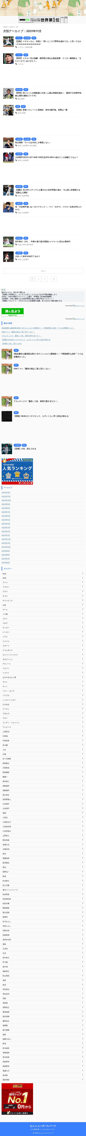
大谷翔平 (25, 145)
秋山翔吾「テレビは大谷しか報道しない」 (33, 142)
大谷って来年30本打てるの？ (27, 256)
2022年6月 (6, 516)
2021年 (11, 27)
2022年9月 (6, 504)
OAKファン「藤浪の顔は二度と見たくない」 (18, 332)
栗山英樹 (21, 99)
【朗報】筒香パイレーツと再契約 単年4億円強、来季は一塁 (41, 110)
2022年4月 (6, 524)
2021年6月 (6, 562)
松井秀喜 (25, 196)
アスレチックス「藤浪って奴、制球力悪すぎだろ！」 (22, 336)
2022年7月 (6, 512)
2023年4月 (6, 492)
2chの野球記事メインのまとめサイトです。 (43, 1129)
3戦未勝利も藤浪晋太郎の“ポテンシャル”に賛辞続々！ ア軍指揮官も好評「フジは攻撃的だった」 (38, 328)
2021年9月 (6, 551)
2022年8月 (6, 508)
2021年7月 (6, 559)
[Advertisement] (43, 77)
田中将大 (30, 245)
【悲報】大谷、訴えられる (12, 343)
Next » (43, 271)
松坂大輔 (28, 47)
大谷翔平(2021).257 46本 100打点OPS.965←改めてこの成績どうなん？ (46, 157)
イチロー (21, 47)
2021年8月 (6, 555)
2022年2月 (6, 531)
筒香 (24, 113)
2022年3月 (6, 527)
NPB (24, 245)
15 (54, 279)
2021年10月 (6, 547)
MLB (19, 113)
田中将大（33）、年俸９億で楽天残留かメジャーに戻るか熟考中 (43, 241)
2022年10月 (6, 500)
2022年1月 (6, 535)
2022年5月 (6, 520)
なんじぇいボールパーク (43, 12)
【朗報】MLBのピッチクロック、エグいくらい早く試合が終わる (26, 340)
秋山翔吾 (33, 145)
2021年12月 (6, 539)
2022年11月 (6, 496)
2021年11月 (6, 543)
